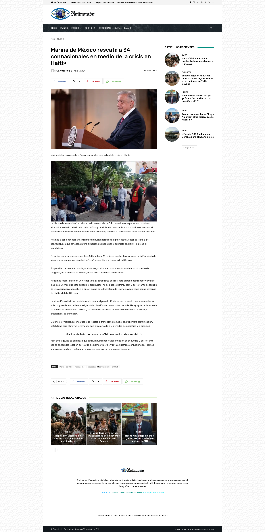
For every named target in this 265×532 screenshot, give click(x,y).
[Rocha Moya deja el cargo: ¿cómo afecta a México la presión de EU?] (139, 424)
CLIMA (67, 432)
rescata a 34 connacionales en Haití (103, 367)
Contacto (105, 492)
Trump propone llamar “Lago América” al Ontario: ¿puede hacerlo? (198, 117)
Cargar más (188, 147)
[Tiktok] (198, 2)
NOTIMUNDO (66, 71)
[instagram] (212, 2)
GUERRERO (103, 429)
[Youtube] (201, 2)
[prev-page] (52, 450)
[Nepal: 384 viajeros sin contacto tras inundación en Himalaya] (68, 424)
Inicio (53, 39)
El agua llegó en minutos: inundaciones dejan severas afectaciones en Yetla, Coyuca (104, 437)
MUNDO (185, 111)
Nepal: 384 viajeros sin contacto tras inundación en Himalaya (68, 438)
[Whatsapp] (209, 2)
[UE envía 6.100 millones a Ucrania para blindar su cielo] (172, 134)
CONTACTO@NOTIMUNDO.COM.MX (126, 492)
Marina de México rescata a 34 (72, 367)
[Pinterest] (205, 2)
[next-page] (57, 450)
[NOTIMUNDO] (53, 71)
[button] (210, 28)
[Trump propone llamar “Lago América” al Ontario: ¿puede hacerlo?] (172, 115)
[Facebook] (190, 2)
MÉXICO (60, 39)
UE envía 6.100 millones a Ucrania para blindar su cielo (198, 135)
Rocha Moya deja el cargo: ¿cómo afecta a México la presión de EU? (139, 438)
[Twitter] (194, 2)
